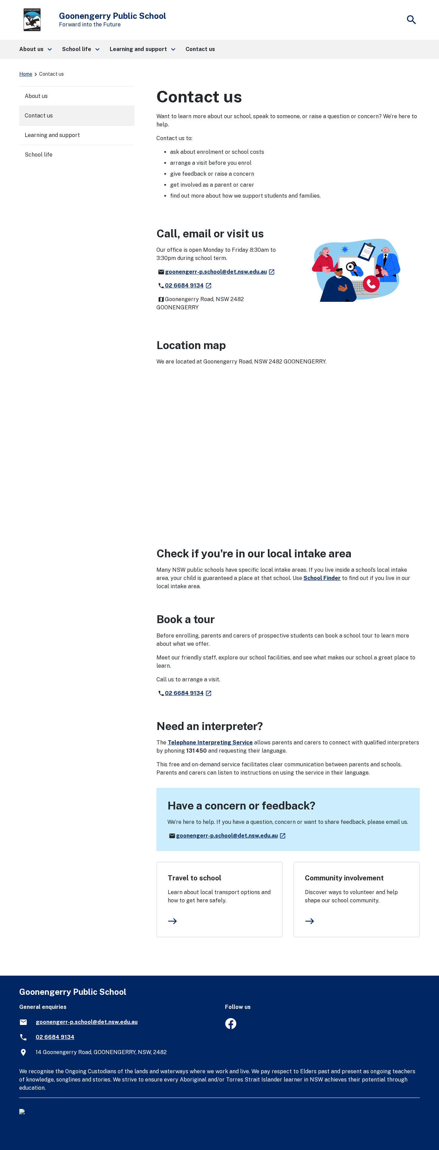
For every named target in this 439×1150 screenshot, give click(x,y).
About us (36, 96)
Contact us (39, 115)
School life (38, 154)
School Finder (322, 578)
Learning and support (52, 135)
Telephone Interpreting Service (210, 742)
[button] (35, 49)
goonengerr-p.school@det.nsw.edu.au (220, 272)
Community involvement (344, 878)
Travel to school (194, 878)
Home (25, 74)
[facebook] (230, 1027)
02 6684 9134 (188, 285)
